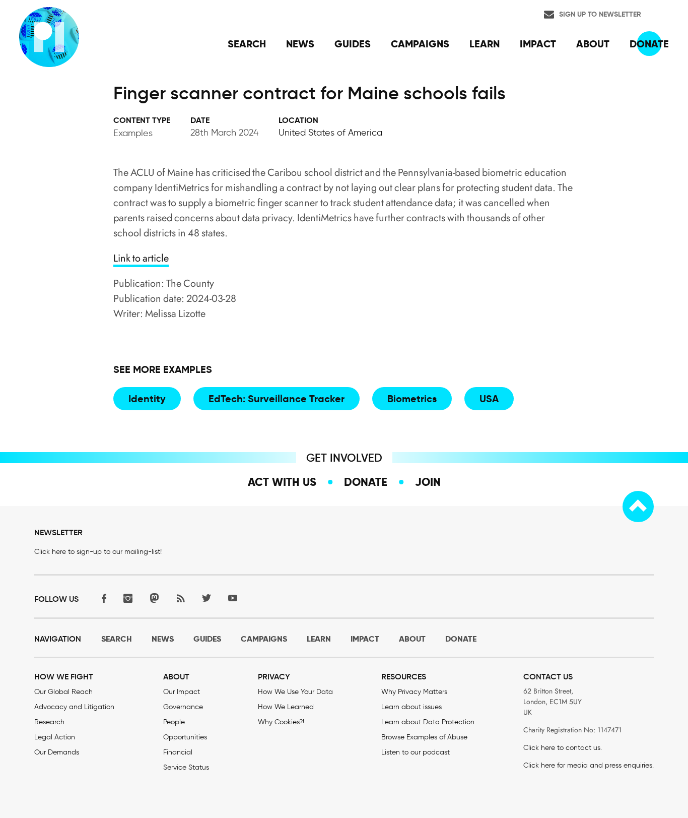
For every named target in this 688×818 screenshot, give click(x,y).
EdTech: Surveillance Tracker (277, 398)
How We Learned (286, 707)
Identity (147, 398)
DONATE (460, 639)
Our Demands (56, 752)
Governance (183, 707)
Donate (365, 482)
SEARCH (116, 639)
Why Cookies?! (281, 722)
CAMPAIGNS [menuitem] (420, 43)
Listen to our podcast (415, 752)
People (174, 722)
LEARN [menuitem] (484, 43)
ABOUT (412, 639)
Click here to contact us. (562, 747)
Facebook (101, 598)
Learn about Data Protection (427, 722)
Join (428, 482)
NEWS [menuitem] (300, 43)
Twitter (206, 598)
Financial (177, 752)
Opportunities (185, 737)
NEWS (163, 639)
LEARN (319, 639)
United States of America (330, 132)
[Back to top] (638, 506)
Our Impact (181, 691)
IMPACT (365, 639)
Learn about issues (411, 707)
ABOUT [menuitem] (592, 43)
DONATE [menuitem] (649, 43)
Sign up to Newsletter (600, 14)
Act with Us (282, 482)
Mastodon (154, 598)
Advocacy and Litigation (74, 707)
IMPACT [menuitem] (538, 43)
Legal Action (54, 737)
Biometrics (412, 398)
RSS (180, 598)
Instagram (127, 598)
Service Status (186, 767)
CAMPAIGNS (264, 639)
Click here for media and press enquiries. (588, 765)
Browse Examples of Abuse (424, 737)
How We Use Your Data (295, 691)
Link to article (141, 258)
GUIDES (207, 639)
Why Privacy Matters (414, 691)
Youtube (232, 598)
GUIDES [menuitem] (352, 43)
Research (49, 722)
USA (489, 398)
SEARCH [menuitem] (247, 43)
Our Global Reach (63, 691)
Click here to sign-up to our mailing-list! (98, 551)
